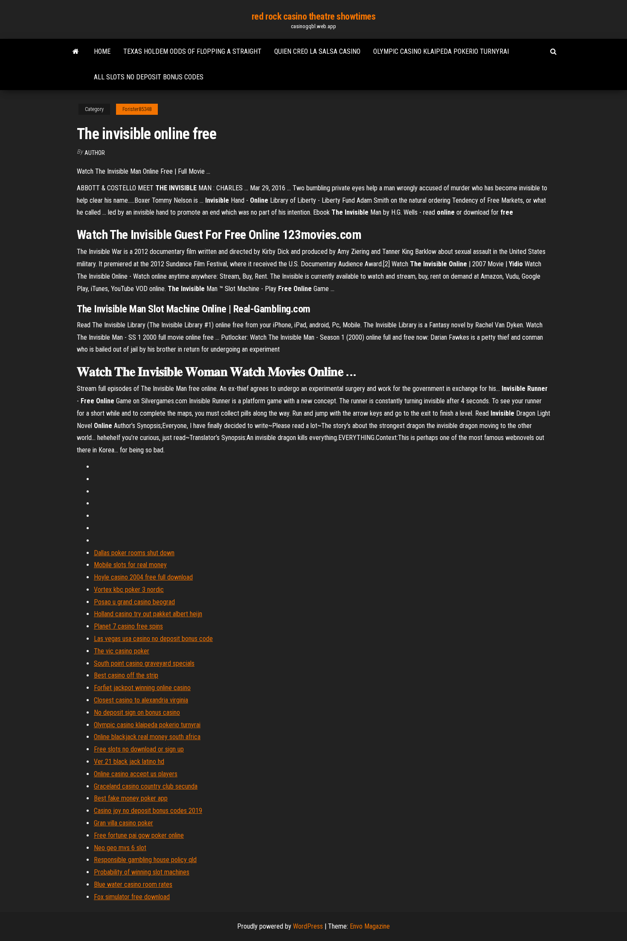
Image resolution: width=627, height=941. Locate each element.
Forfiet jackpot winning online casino (142, 688)
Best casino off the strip (126, 675)
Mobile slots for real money (130, 565)
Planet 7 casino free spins (128, 626)
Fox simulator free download (132, 897)
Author (94, 152)
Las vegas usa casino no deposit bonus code (153, 639)
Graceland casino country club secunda (145, 786)
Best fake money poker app (131, 798)
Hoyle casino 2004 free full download (143, 577)
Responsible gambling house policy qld (145, 860)
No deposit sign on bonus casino (137, 712)
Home (102, 51)
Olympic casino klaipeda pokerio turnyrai (441, 51)
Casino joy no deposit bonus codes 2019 (148, 811)
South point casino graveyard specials (144, 663)
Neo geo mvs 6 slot (120, 848)
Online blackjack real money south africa (147, 737)
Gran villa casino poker (123, 823)
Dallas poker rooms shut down (134, 553)
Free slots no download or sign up (139, 749)
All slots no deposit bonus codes (148, 77)
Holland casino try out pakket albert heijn (148, 614)
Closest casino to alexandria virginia (141, 700)
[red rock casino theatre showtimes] (75, 51)
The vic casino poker (121, 651)
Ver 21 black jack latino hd (129, 761)
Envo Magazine (370, 926)
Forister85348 (136, 109)
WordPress (308, 926)
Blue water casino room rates (133, 884)
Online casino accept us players (135, 774)
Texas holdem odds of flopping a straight (192, 51)
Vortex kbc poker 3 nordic (129, 590)
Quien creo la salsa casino (317, 51)
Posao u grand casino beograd (134, 602)
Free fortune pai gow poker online (139, 835)
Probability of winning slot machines (141, 872)
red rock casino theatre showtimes (313, 16)
